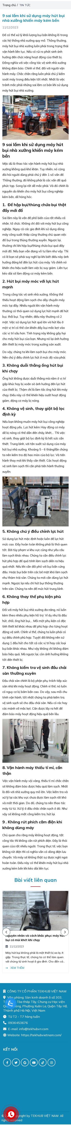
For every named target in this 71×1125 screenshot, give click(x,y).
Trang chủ (9, 5)
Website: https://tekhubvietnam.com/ (34, 1035)
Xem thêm (57, 968)
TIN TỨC (25, 5)
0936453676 (17, 1023)
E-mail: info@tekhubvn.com (27, 1029)
